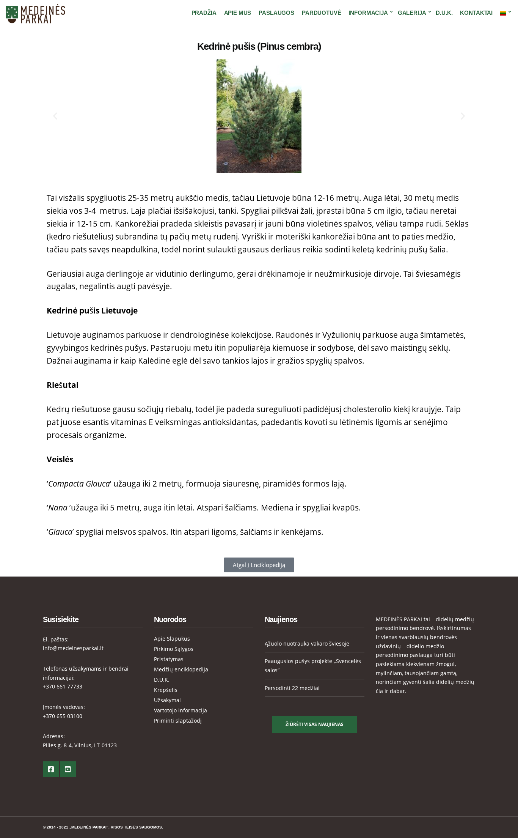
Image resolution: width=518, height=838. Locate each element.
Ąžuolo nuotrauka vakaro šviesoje (307, 643)
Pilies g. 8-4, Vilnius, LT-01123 (80, 745)
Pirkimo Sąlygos (173, 648)
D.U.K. (444, 12)
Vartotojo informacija (180, 710)
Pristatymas (169, 659)
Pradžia (204, 12)
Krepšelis (165, 689)
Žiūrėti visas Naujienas (315, 724)
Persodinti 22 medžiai (292, 688)
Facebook (51, 769)
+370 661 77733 (62, 686)
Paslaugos (276, 12)
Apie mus (237, 12)
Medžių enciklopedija (181, 669)
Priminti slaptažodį (178, 720)
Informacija (368, 12)
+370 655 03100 (62, 716)
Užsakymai (167, 700)
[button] (55, 116)
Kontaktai (476, 12)
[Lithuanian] (504, 13)
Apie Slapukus (172, 638)
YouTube (68, 769)
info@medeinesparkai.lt (73, 648)
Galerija (412, 12)
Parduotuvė (321, 12)
